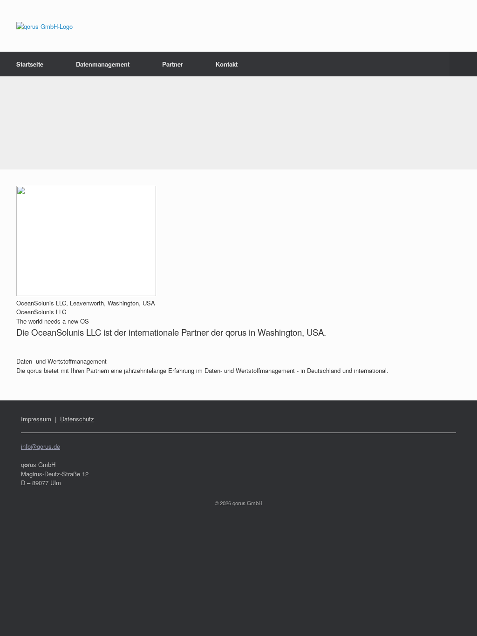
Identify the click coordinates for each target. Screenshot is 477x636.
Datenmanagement (102, 64)
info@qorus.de (40, 446)
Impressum (36, 418)
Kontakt (227, 64)
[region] (238, 122)
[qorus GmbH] (44, 26)
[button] (463, 64)
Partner (172, 64)
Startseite (29, 64)
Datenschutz (77, 418)
